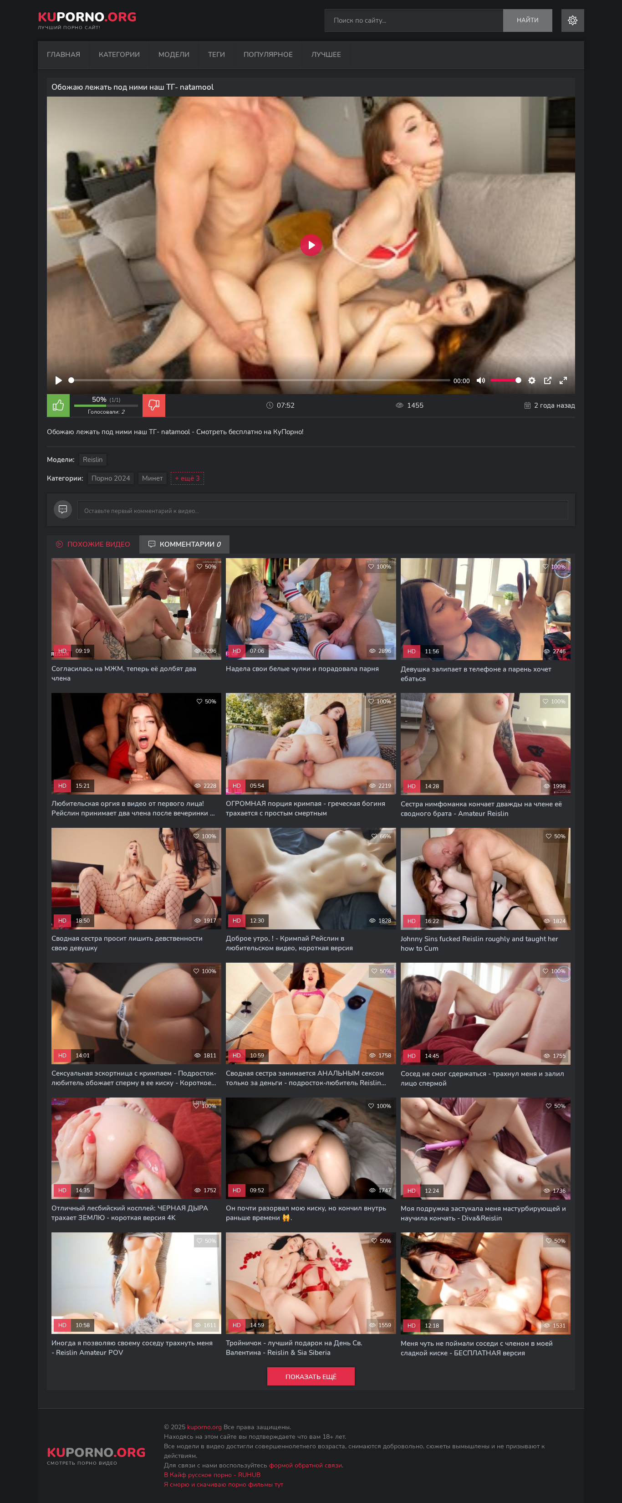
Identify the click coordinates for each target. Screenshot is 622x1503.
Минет (152, 478)
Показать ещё (311, 1377)
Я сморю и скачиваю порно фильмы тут (223, 1484)
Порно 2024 (111, 478)
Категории (119, 54)
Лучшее (326, 54)
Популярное (268, 54)
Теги (216, 54)
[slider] (259, 380)
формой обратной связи (305, 1465)
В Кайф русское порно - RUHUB (212, 1475)
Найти (528, 20)
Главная (63, 54)
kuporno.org (204, 1427)
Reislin (93, 459)
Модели (173, 54)
